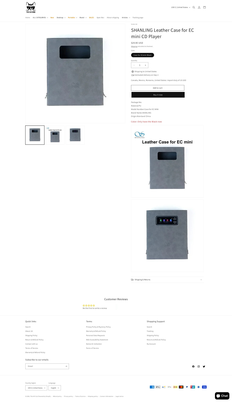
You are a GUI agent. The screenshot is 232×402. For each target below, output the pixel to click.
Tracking (150, 331)
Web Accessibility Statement (97, 340)
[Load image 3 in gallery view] (75, 135)
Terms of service (80, 396)
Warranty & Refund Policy (35, 352)
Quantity (134, 60)
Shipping (134, 46)
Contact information (106, 396)
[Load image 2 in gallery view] (55, 135)
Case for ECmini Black (143, 55)
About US (29, 331)
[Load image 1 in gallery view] (34, 135)
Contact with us (31, 344)
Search (28, 327)
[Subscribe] (66, 366)
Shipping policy (93, 396)
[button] (40, 17)
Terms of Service (31, 348)
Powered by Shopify (44, 396)
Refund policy (57, 396)
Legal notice (119, 396)
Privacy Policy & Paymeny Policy (98, 327)
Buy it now (157, 95)
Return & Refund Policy (34, 340)
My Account (151, 344)
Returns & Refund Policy (156, 340)
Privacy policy (68, 396)
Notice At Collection (94, 344)
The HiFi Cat (34, 396)
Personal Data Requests (95, 335)
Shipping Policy (31, 335)
